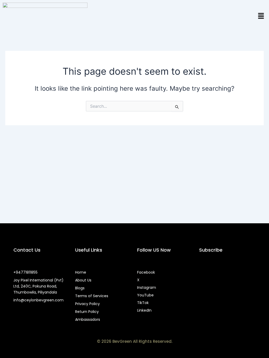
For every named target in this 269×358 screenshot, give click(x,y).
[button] (261, 16)
